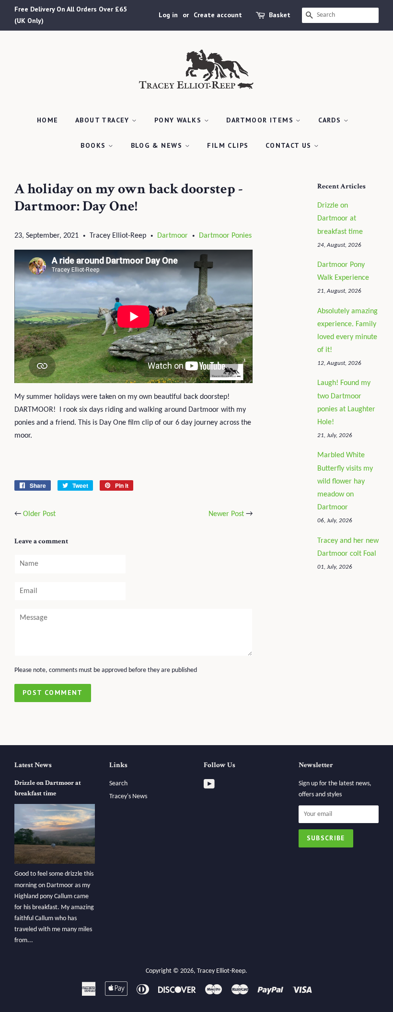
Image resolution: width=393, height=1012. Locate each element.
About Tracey (103, 120)
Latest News (33, 765)
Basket (279, 15)
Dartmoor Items (261, 120)
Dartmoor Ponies (225, 236)
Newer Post (226, 514)
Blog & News (158, 145)
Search (118, 784)
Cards (330, 120)
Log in (168, 15)
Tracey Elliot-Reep (221, 971)
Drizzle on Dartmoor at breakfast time (340, 218)
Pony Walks (179, 120)
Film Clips (227, 145)
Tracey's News (128, 796)
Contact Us (290, 145)
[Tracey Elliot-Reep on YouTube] (209, 786)
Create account (218, 15)
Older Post (39, 514)
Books (94, 145)
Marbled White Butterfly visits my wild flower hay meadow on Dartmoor (345, 481)
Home (47, 120)
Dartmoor (172, 236)
